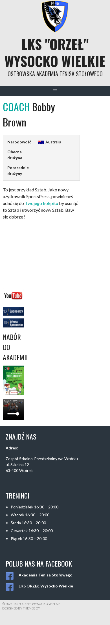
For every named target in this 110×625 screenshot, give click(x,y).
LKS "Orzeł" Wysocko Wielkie (55, 52)
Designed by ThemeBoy (21, 608)
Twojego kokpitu (41, 203)
